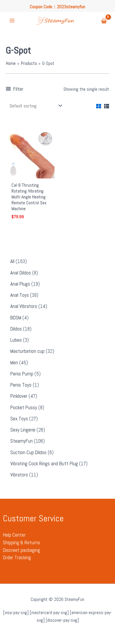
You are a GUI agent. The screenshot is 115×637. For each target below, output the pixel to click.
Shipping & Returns (21, 542)
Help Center (14, 535)
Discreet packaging (21, 550)
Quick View (30, 173)
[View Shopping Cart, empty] (103, 21)
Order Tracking (17, 557)
